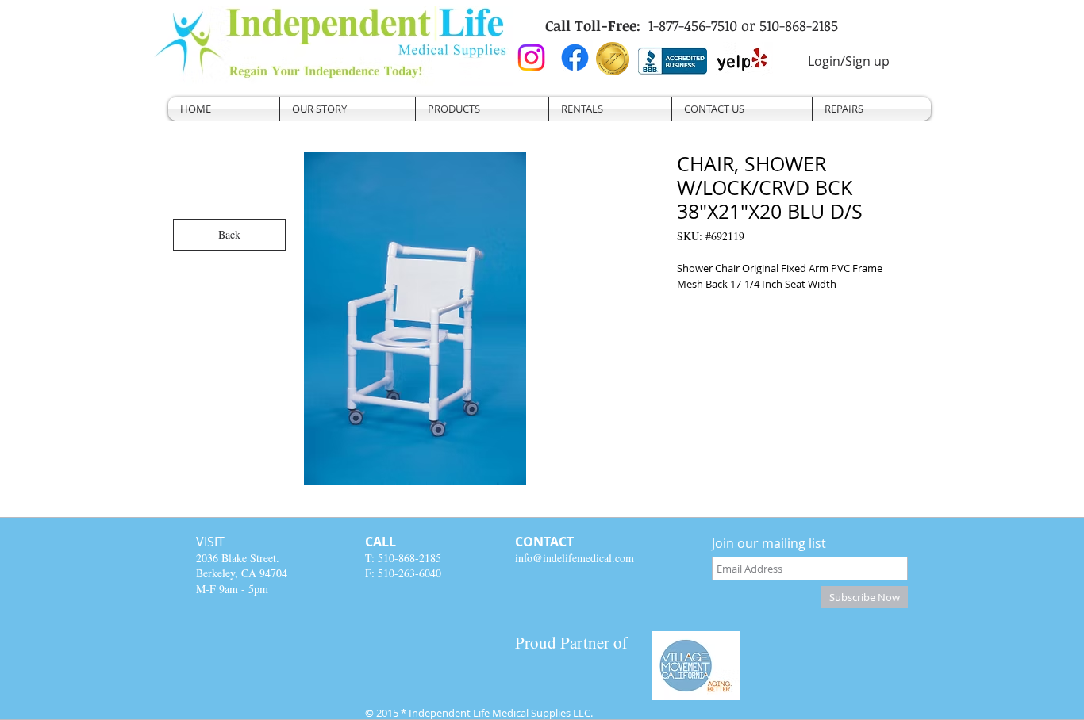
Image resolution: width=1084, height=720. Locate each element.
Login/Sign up (849, 61)
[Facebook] (575, 57)
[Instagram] (531, 57)
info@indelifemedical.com (574, 557)
